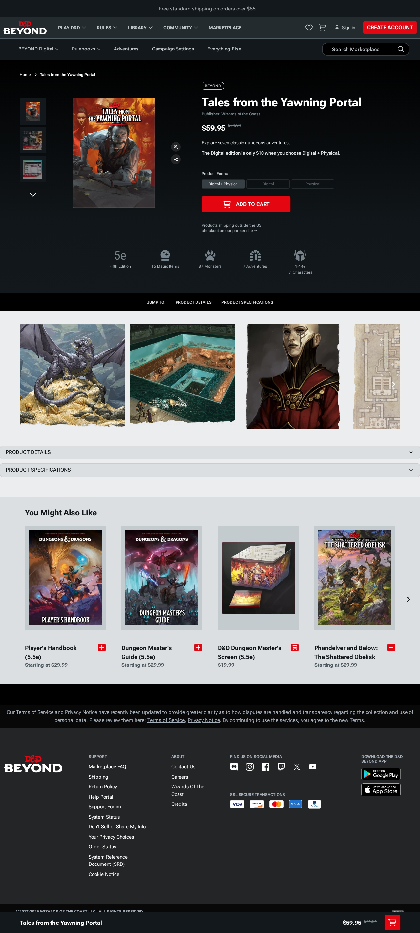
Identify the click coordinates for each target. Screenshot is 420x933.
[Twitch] (281, 767)
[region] (33, 141)
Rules (104, 27)
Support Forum (105, 807)
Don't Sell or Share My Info (117, 827)
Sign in (348, 27)
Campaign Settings (173, 49)
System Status (104, 817)
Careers (179, 777)
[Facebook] (265, 767)
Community (177, 27)
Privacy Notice (204, 720)
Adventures (126, 49)
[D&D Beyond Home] (25, 27)
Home (25, 74)
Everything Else (224, 49)
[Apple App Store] (381, 791)
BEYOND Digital (35, 49)
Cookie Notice (104, 874)
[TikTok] (328, 767)
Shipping (98, 777)
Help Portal (101, 797)
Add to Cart (252, 204)
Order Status (102, 847)
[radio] (223, 184)
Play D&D (69, 27)
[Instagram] (250, 767)
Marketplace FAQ (107, 767)
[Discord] (234, 767)
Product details (194, 302)
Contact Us (183, 767)
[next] (33, 194)
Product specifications (247, 302)
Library (137, 27)
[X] (297, 767)
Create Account (390, 27)
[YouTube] (313, 767)
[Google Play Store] (381, 775)
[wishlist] (309, 27)
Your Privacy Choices (111, 837)
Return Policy (103, 787)
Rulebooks (83, 49)
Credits (179, 804)
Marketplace (225, 27)
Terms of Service (166, 720)
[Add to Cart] (295, 647)
